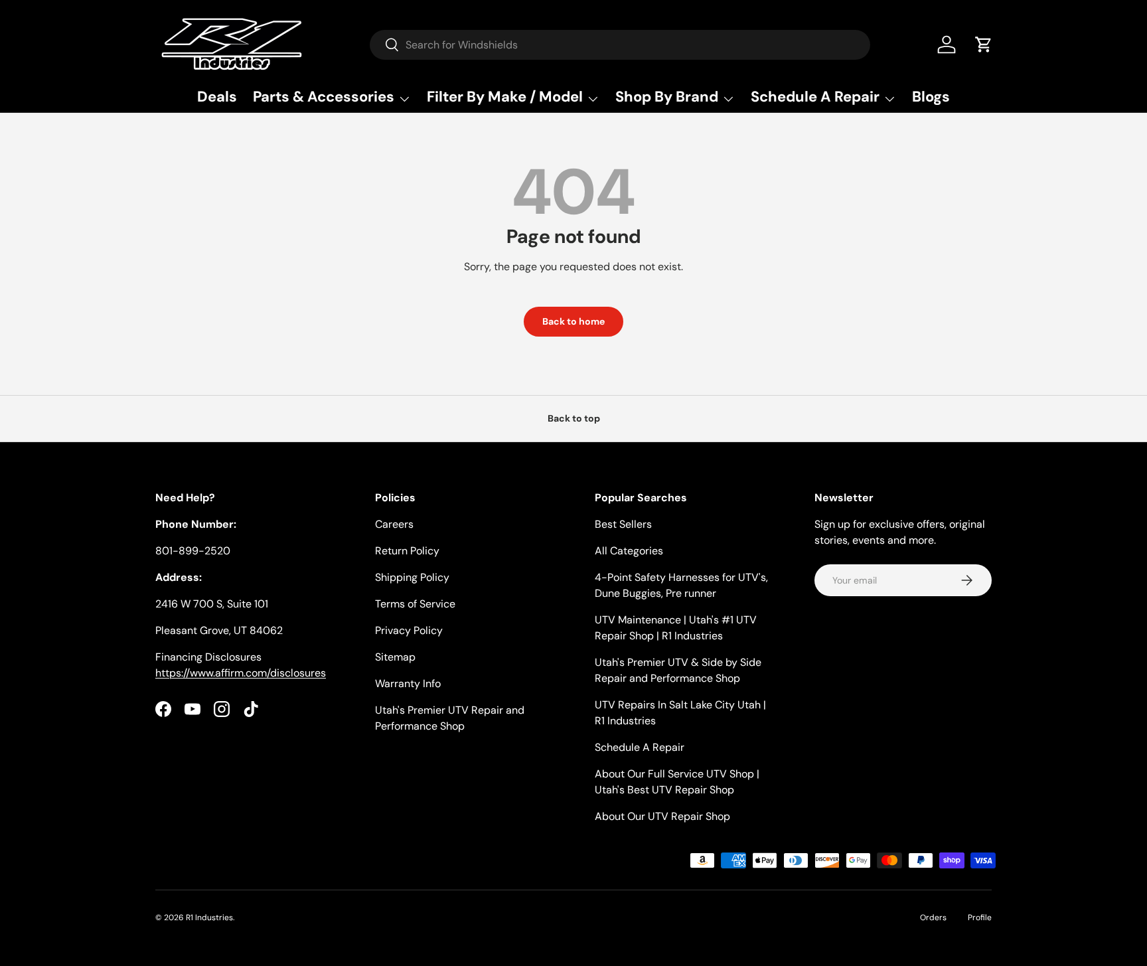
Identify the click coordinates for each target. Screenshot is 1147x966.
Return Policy (407, 551)
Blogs (931, 96)
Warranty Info (408, 683)
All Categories (629, 551)
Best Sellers (623, 524)
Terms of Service (415, 604)
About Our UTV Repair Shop (662, 816)
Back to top (574, 418)
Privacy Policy (409, 630)
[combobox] (620, 45)
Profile (980, 917)
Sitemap (395, 657)
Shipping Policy (412, 577)
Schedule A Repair (639, 747)
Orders (933, 917)
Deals (217, 96)
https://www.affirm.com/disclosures (240, 673)
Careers (394, 524)
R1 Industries (209, 917)
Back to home (573, 321)
